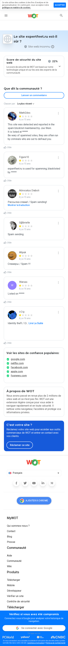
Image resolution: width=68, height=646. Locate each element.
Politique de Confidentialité (55, 643)
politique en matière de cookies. (16, 7)
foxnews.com (19, 375)
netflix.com (17, 363)
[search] (61, 15)
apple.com (17, 371)
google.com (18, 359)
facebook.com (19, 367)
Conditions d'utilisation (35, 643)
